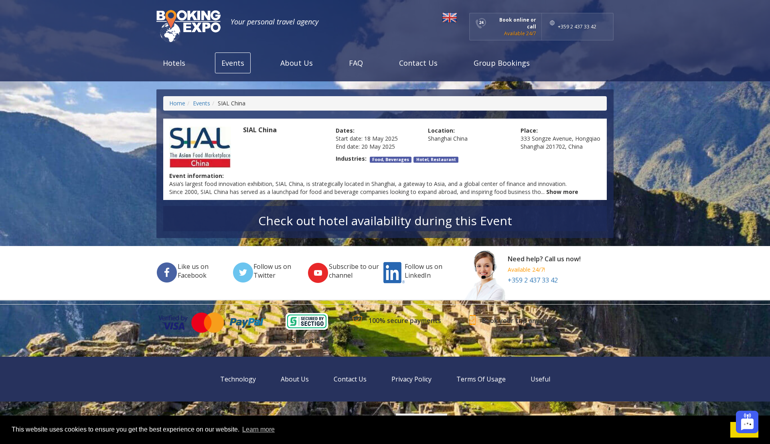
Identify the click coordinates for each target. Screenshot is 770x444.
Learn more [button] (258, 429)
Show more (562, 192)
